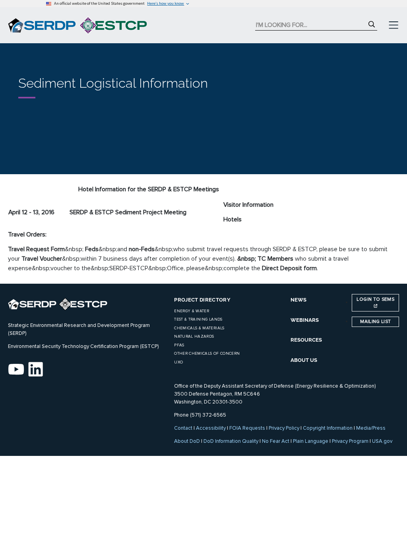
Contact (183, 428)
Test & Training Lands (198, 319)
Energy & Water (191, 311)
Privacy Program (350, 441)
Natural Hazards (194, 336)
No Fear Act (275, 441)
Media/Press (371, 428)
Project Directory (202, 300)
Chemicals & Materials (199, 328)
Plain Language (310, 441)
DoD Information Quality (231, 441)
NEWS (298, 300)
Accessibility (211, 428)
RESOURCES (306, 340)
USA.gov (382, 441)
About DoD (187, 441)
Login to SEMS (375, 299)
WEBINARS (305, 320)
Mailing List (375, 321)
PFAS (179, 345)
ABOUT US (304, 360)
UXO (178, 362)
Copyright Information (328, 428)
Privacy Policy (284, 428)
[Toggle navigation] (393, 25)
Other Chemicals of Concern (207, 353)
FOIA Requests (247, 428)
